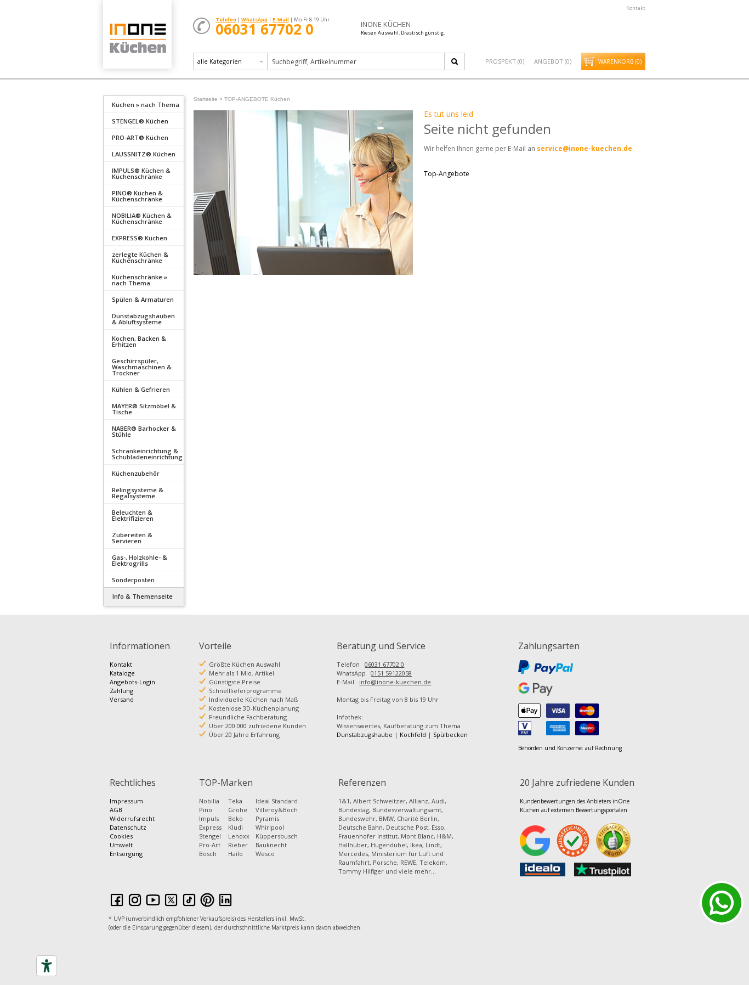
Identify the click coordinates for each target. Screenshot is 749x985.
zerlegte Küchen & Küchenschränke (140, 257)
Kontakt (635, 8)
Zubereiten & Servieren (132, 538)
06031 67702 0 (384, 664)
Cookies (121, 836)
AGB (116, 810)
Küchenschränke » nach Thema (139, 280)
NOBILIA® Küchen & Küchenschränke (142, 218)
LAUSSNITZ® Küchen (143, 154)
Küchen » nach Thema (145, 104)
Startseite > (208, 99)
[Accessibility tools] (46, 965)
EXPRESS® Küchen (139, 238)
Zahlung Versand (122, 694)
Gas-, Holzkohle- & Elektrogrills (139, 560)
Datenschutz (128, 827)
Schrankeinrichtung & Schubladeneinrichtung (147, 454)
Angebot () (552, 61)
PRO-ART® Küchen (140, 137)
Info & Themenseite (142, 596)
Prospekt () (504, 61)
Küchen (137, 38)
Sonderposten (133, 580)
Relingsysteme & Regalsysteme (137, 493)
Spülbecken (450, 734)
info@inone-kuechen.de (395, 682)
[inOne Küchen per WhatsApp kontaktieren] (722, 903)
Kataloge (122, 673)
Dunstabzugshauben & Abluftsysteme (143, 319)
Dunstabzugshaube (365, 734)
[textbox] (356, 61)
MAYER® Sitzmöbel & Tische (144, 409)
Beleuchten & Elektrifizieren (133, 515)
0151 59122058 (391, 673)
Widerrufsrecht (132, 818)
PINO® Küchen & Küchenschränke (137, 196)
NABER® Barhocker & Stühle (144, 431)
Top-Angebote (446, 173)
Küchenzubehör (136, 473)
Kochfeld (413, 734)
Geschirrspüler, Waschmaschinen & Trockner (142, 367)
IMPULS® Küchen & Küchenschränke (141, 173)
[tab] (144, 103)
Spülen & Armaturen (143, 299)
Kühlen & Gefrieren (141, 389)
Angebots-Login (132, 682)
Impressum (126, 801)
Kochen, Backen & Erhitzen (139, 341)
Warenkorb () (620, 61)
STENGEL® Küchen (140, 121)
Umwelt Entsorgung (126, 849)
